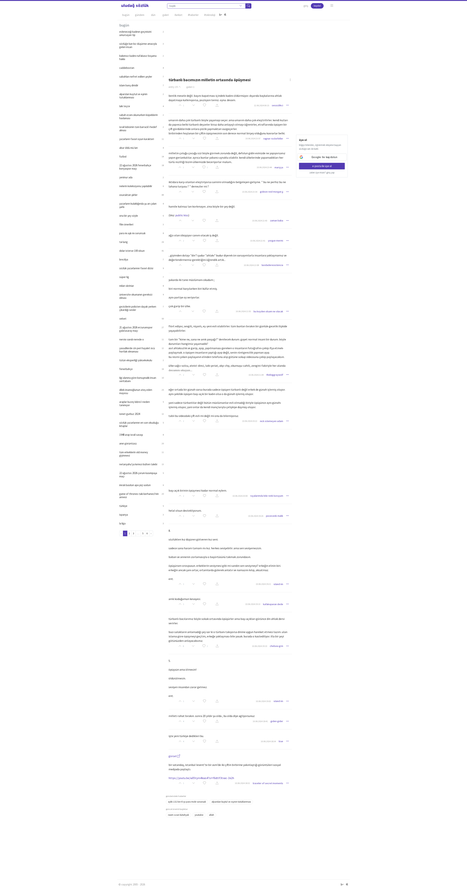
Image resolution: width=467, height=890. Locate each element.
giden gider (277, 721)
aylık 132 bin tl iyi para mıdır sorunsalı (187, 801)
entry (173, 87)
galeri (190, 87)
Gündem (139, 15)
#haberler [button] (193, 15)
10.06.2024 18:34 (268, 741)
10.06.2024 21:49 (256, 374)
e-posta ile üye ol (322, 166)
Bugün (126, 15)
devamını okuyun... (180, 370)
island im (278, 584)
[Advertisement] (257, 45)
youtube (199, 814)
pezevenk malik (274, 515)
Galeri (166, 15)
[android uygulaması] (221, 15)
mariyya (279, 167)
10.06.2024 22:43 (259, 220)
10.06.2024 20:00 (240, 495)
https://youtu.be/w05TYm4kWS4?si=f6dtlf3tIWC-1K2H (201, 778)
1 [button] (207, 167)
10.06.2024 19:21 (263, 584)
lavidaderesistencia (272, 265)
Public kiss (181, 215)
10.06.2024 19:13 (252, 604)
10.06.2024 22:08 (251, 265)
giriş (306, 5)
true (281, 741)
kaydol (317, 5)
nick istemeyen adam (271, 421)
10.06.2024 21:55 (243, 311)
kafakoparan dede (273, 604)
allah (211, 814)
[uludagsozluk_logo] (135, 6)
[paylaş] (217, 105)
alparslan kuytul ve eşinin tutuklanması (231, 801)
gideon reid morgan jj (271, 191)
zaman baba (276, 220)
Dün (153, 15)
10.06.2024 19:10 (259, 646)
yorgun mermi (275, 240)
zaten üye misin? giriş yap (322, 172)
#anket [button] (178, 15)
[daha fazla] (332, 5)
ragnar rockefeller (273, 138)
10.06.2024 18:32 (242, 783)
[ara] (248, 6)
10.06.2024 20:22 (249, 421)
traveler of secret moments (268, 783)
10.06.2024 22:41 (257, 240)
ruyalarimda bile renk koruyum (266, 495)
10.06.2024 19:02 (263, 701)
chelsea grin (276, 646)
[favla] (204, 105)
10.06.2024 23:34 (249, 191)
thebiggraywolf (274, 374)
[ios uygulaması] (225, 15)
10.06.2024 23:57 (252, 138)
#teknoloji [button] (209, 15)
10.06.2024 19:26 (255, 516)
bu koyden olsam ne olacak (268, 311)
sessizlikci (277, 105)
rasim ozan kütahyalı (178, 814)
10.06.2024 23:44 (264, 167)
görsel (173, 756)
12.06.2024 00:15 (261, 105)
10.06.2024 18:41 (260, 721)
